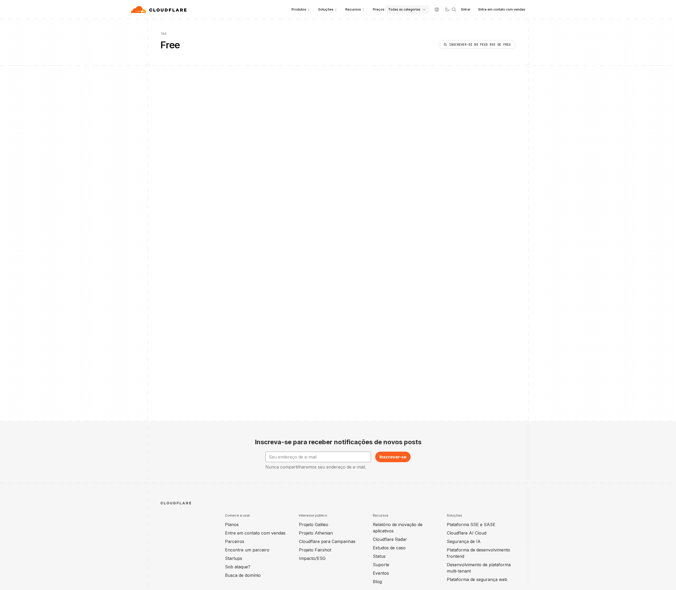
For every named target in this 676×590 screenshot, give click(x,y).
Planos (232, 524)
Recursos (353, 9)
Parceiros (234, 541)
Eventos (381, 573)
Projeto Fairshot (315, 549)
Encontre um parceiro (247, 549)
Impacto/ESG (312, 558)
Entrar (466, 9)
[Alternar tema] (447, 9)
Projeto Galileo (313, 524)
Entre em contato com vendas (501, 9)
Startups (233, 558)
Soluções (326, 9)
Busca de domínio (243, 575)
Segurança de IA (464, 541)
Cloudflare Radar (390, 539)
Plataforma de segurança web (477, 579)
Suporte (381, 564)
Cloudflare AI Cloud (466, 533)
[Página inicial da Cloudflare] (159, 9)
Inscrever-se (392, 457)
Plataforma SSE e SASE (471, 524)
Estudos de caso (389, 547)
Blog (377, 581)
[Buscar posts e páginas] (454, 9)
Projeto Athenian (316, 533)
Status (379, 556)
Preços (378, 9)
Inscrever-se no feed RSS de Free (480, 45)
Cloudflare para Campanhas (327, 541)
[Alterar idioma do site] (437, 9)
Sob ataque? (237, 566)
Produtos (299, 9)
